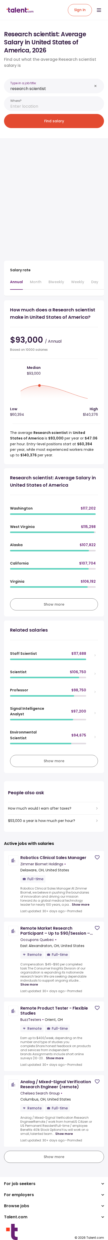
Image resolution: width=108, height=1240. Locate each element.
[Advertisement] (54, 196)
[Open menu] (99, 10)
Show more (80, 905)
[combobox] (51, 88)
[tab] (16, 284)
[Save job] (97, 857)
